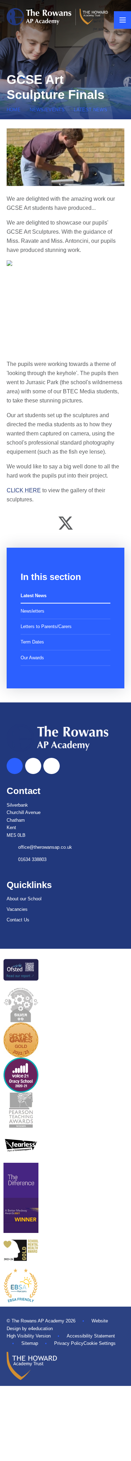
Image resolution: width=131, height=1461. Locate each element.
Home (14, 109)
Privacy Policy (68, 1343)
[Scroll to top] (15, 766)
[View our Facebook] (33, 766)
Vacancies (17, 909)
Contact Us (18, 919)
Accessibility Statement (91, 1336)
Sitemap (29, 1343)
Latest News (90, 109)
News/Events (47, 109)
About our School (24, 898)
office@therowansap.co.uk (45, 847)
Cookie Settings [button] (99, 1343)
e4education (40, 1328)
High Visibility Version (29, 1336)
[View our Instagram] (51, 766)
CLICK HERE (24, 490)
